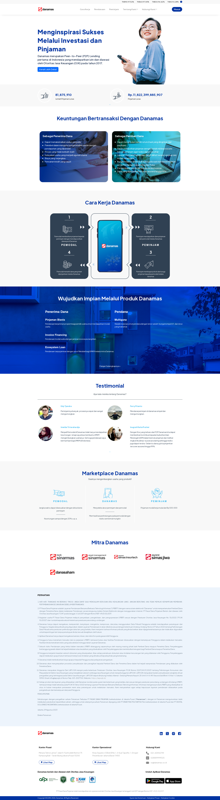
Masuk (177, 9)
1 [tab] (110, 104)
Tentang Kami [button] (129, 9)
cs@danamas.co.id (159, 762)
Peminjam (114, 9)
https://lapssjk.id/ (98, 678)
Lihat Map (48, 762)
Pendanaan (99, 9)
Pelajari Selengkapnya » (110, 366)
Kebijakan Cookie (168, 798)
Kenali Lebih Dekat (48, 69)
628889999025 (157, 758)
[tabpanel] (74, 94)
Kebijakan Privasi (153, 798)
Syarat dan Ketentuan (138, 798)
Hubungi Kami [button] (149, 9)
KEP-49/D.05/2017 (157, 791)
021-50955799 (157, 753)
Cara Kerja (85, 9)
